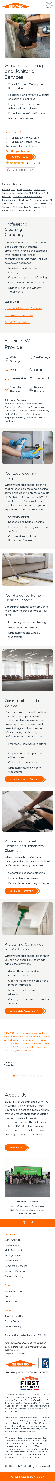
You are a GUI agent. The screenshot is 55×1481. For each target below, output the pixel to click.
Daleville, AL (20, 196)
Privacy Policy (12, 1321)
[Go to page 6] (31, 1075)
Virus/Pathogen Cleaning (26, 407)
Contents (10, 421)
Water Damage (13, 1239)
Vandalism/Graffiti (35, 417)
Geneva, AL (8, 193)
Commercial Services (19, 315)
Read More (15, 1147)
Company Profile (14, 1291)
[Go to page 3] (20, 1075)
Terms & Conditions (15, 1316)
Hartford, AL (26, 200)
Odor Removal (34, 414)
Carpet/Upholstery (39, 410)
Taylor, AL (45, 203)
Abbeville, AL (24, 193)
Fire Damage (12, 1245)
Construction (11, 1260)
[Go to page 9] (41, 1075)
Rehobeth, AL (11, 203)
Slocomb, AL (35, 196)
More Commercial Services (24, 779)
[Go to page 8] (37, 1075)
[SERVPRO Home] (15, 5)
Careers (9, 1296)
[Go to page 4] (24, 1075)
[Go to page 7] (34, 1075)
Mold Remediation (17, 322)
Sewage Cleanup (14, 403)
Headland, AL (9, 200)
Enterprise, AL (24, 189)
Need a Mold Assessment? (24, 1011)
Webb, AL (39, 207)
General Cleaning (14, 1276)
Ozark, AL (39, 189)
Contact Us (11, 1301)
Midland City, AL (29, 203)
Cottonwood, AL (44, 200)
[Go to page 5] (27, 1075)
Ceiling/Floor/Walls (15, 414)
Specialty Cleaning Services (23, 308)
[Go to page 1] (14, 1075)
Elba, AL (6, 196)
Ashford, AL (39, 193)
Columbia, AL (25, 207)
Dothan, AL (8, 189)
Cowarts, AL (9, 207)
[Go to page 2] (17, 1075)
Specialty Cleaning (15, 1271)
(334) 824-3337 (19, 156)
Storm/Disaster (13, 1255)
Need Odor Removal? (21, 890)
